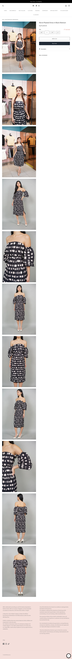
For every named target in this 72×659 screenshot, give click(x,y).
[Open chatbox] (68, 655)
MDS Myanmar (7, 654)
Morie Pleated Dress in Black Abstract (11, 19)
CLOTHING (30, 10)
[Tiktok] (8, 644)
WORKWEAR (45, 10)
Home (3, 19)
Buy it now (54, 43)
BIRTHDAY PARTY (54, 10)
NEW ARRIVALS (13, 10)
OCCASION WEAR (64, 10)
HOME (5, 10)
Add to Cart (54, 38)
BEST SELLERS (22, 10)
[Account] (66, 6)
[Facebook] (3, 644)
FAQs (4, 640)
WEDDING (37, 10)
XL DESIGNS (36, 14)
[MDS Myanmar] (36, 5)
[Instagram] (6, 644)
